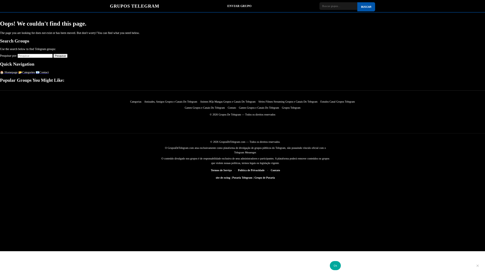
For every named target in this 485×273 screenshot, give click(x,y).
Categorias (135, 101)
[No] (477, 268)
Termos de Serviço (221, 170)
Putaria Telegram (242, 177)
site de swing (223, 177)
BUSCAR (366, 6)
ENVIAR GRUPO (239, 6)
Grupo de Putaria (264, 177)
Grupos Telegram (291, 107)
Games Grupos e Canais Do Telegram (205, 107)
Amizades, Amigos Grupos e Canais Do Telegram (170, 101)
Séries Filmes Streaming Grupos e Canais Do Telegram (288, 101)
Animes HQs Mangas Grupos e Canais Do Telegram (228, 101)
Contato (232, 107)
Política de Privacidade (251, 170)
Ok (335, 265)
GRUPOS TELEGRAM (134, 6)
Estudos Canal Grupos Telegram (337, 101)
